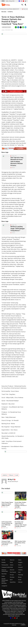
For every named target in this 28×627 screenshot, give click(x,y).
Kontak (3, 560)
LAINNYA (23, 624)
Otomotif (20, 567)
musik (16, 475)
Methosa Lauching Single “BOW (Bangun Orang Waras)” (17, 228)
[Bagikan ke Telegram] (25, 27)
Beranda (4, 11)
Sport (11, 579)
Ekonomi (12, 569)
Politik (11, 567)
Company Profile (6, 567)
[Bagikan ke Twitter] (20, 27)
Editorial (20, 582)
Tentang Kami (5, 565)
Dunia (11, 562)
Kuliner (20, 565)
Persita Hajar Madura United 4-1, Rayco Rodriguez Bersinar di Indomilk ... (20, 505)
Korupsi (12, 574)
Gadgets (20, 562)
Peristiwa (12, 577)
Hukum (11, 565)
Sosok (19, 579)
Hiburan (11, 475)
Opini (19, 572)
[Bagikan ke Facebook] (18, 27)
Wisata (19, 577)
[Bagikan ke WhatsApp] (23, 27)
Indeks (3, 576)
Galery (19, 560)
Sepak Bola (12, 582)
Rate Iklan (4, 573)
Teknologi (20, 574)
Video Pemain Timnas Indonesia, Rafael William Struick (7, 504)
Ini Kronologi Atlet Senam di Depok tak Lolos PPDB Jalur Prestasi (7, 524)
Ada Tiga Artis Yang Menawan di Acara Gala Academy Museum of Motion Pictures (16, 161)
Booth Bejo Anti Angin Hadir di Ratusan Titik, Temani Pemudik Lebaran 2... (20, 524)
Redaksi (4, 562)
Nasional (12, 560)
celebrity (4, 475)
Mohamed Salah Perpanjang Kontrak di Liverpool (7, 542)
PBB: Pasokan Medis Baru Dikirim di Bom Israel (20, 542)
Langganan (4, 585)
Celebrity (10, 11)
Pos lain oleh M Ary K (13, 481)
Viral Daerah (13, 572)
